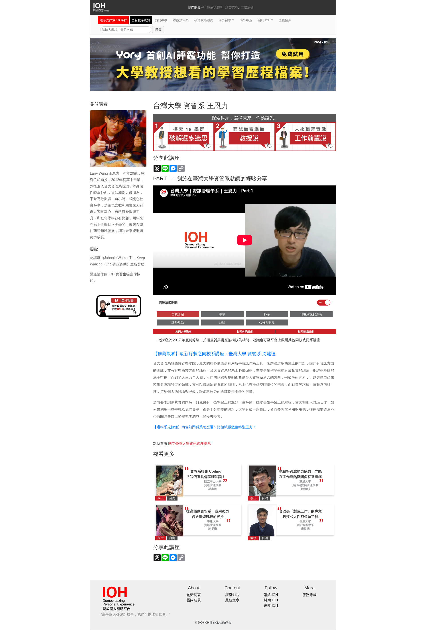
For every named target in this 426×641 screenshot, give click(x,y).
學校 (222, 314)
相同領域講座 (306, 331)
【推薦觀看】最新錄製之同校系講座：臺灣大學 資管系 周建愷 (214, 353)
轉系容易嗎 (214, 7)
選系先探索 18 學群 (113, 20)
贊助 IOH (271, 600)
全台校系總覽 (141, 20)
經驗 (222, 322)
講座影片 (232, 595)
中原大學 (213, 521)
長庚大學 (305, 521)
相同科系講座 (245, 331)
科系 (267, 314)
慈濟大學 (305, 481)
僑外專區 (246, 20)
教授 (253, 538)
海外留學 (225, 20)
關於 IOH (264, 20)
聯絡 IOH (271, 595)
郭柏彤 (305, 489)
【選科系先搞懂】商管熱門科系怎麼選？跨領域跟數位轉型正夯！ (204, 427)
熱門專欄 (161, 20)
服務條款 (309, 595)
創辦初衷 (194, 595)
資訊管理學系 (212, 485)
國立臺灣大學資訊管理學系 (189, 443)
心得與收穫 (267, 322)
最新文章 (232, 600)
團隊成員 (194, 600)
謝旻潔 (212, 528)
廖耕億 (305, 528)
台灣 (172, 498)
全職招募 (285, 20)
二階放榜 (247, 7)
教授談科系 (181, 20)
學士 (161, 498)
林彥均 (212, 489)
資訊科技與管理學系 (305, 485)
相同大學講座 (183, 331)
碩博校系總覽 (203, 20)
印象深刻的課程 (311, 314)
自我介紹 (178, 314)
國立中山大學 (212, 481)
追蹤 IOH (271, 605)
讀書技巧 (231, 7)
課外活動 (178, 322)
